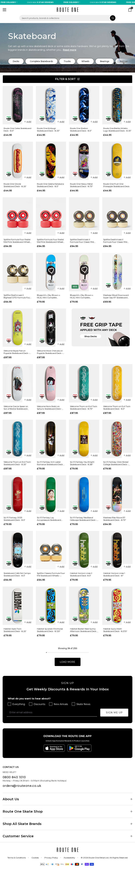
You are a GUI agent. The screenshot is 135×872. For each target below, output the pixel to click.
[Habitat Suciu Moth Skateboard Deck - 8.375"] (117, 606)
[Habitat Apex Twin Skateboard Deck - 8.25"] (18, 606)
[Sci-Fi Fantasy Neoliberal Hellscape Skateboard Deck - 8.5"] (84, 494)
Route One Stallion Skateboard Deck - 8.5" (81, 129)
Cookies (35, 857)
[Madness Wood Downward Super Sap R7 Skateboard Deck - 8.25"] (117, 272)
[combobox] (67, 18)
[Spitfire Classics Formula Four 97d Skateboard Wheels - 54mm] (51, 550)
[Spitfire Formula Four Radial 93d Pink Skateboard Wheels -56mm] (18, 216)
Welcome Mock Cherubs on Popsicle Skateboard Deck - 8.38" (50, 351)
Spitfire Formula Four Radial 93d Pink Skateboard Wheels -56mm (17, 240)
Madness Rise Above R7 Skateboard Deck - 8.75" (114, 518)
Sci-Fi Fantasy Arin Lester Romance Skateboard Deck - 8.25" (50, 463)
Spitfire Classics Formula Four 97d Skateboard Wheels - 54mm (51, 574)
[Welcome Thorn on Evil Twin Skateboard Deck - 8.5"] (117, 383)
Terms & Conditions (16, 857)
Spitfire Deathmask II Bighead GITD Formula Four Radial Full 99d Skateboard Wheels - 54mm (17, 296)
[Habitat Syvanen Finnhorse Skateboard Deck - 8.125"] (51, 606)
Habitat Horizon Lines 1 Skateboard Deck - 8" (114, 574)
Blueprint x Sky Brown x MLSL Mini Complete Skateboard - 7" (81, 296)
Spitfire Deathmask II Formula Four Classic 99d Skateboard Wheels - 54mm (83, 240)
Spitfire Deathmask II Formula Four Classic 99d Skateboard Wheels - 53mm (116, 240)
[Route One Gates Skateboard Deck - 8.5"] (18, 105)
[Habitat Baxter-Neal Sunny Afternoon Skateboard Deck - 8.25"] (84, 606)
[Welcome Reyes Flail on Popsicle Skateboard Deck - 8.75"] (18, 327)
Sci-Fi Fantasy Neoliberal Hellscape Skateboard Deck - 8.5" (83, 518)
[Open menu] (4, 9)
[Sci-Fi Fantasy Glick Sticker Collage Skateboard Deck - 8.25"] (117, 439)
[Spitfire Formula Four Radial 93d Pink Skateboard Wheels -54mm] (51, 216)
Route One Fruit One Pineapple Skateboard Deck (116, 185)
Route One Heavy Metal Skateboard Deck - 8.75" (81, 185)
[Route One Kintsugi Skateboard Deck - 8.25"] (51, 105)
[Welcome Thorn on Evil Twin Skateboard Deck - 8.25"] (18, 439)
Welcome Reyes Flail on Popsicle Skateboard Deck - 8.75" (16, 351)
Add (29, 121)
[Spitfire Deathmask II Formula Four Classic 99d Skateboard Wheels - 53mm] (117, 216)
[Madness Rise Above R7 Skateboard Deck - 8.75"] (117, 494)
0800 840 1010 (14, 777)
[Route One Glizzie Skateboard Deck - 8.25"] (18, 161)
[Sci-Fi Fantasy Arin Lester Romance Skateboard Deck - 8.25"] (51, 439)
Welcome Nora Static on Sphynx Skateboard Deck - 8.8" (49, 407)
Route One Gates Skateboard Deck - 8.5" (17, 129)
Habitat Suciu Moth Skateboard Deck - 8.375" (115, 630)
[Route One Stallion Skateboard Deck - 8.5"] (84, 105)
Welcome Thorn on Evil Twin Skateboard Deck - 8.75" (83, 407)
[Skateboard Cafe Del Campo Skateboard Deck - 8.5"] (18, 550)
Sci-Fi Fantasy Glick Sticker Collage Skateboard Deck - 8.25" (116, 463)
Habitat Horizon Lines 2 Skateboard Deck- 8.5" (81, 574)
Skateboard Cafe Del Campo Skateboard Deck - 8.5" (17, 574)
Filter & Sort (65, 79)
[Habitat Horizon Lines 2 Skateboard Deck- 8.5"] (84, 550)
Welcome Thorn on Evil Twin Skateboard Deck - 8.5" (116, 407)
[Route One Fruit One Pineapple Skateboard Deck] (117, 161)
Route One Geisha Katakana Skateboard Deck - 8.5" (50, 185)
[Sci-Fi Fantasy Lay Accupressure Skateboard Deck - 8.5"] (51, 494)
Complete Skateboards (41, 61)
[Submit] (112, 18)
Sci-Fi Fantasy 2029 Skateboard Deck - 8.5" (14, 518)
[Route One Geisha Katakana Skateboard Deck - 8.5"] (51, 161)
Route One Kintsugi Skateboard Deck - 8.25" (48, 129)
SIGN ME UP (114, 712)
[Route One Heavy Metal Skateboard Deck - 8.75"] (84, 161)
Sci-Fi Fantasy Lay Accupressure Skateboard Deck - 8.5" (49, 518)
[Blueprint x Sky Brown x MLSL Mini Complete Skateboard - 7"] (84, 272)
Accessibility (69, 857)
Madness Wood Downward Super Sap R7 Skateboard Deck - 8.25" (116, 296)
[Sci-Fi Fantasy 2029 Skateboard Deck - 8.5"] (18, 494)
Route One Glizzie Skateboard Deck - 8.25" (15, 185)
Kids (75, 287)
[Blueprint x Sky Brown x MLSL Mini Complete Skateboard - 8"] (51, 272)
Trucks (67, 61)
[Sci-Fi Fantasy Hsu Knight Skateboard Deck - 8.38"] (84, 439)
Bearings (104, 61)
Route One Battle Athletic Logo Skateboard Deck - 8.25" (117, 129)
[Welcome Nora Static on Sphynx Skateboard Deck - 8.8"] (51, 383)
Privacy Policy (51, 857)
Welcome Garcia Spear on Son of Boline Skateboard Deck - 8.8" (16, 407)
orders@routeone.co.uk (22, 785)
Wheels (85, 61)
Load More (67, 661)
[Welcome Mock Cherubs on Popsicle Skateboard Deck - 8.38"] (51, 327)
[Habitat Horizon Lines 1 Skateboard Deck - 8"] (117, 550)
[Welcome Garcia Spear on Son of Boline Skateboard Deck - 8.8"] (18, 383)
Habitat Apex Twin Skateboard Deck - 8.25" (15, 630)
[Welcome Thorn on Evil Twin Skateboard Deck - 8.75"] (84, 383)
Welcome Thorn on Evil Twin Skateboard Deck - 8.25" (17, 463)
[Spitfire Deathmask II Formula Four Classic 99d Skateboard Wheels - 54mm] (84, 216)
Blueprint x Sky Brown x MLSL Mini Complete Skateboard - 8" (48, 296)
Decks (16, 61)
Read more (69, 49)
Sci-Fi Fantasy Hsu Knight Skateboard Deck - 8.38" (82, 463)
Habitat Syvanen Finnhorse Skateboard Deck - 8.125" (50, 630)
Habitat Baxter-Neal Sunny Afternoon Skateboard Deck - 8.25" (84, 630)
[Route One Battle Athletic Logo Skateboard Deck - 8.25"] (117, 105)
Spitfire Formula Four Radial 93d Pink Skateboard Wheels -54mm (50, 240)
